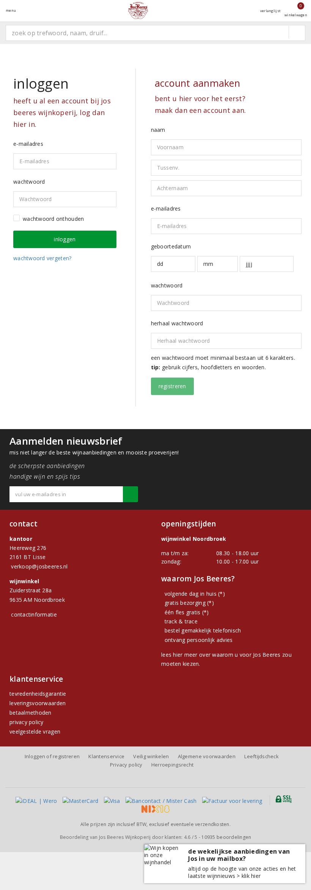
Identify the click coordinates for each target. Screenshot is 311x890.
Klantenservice (106, 756)
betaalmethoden (30, 712)
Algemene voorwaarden (207, 756)
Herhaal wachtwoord (177, 323)
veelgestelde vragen (34, 731)
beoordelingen (226, 837)
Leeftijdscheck (261, 756)
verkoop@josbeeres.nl (39, 566)
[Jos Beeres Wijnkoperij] (138, 10)
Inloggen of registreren (52, 756)
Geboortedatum (171, 246)
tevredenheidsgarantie (37, 693)
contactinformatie (34, 614)
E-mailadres (166, 208)
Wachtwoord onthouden (53, 218)
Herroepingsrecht (172, 764)
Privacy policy (126, 764)
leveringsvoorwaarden (37, 703)
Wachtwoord (167, 285)
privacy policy (26, 722)
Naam (158, 129)
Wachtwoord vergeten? (42, 258)
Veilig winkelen (151, 756)
